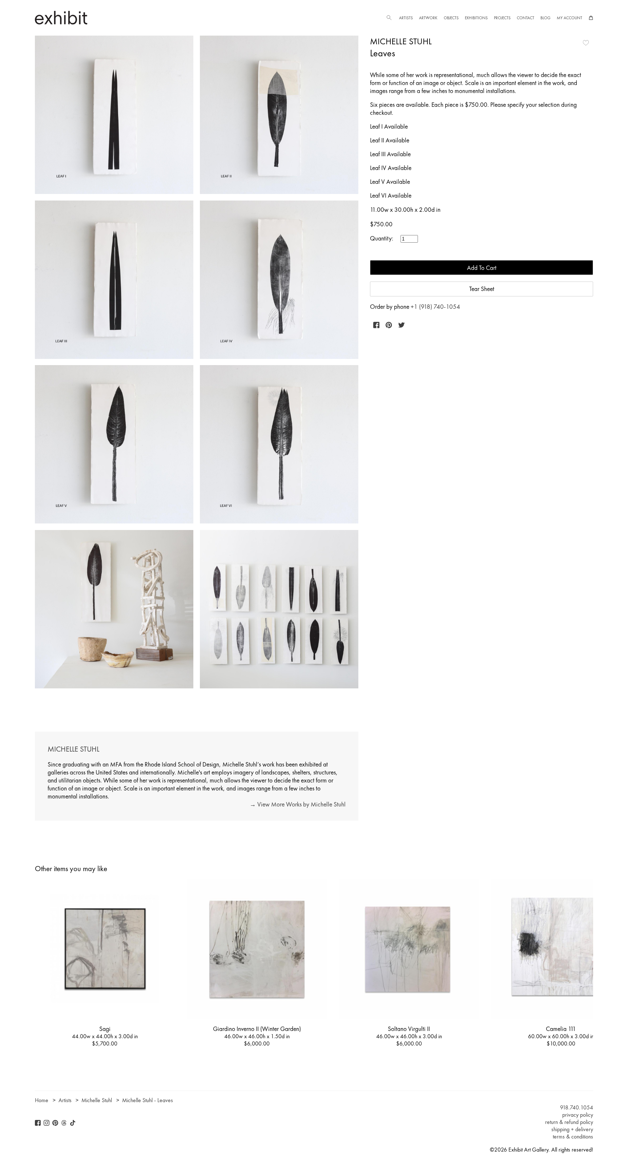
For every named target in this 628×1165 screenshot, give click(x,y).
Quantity (381, 238)
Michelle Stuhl (401, 41)
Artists (406, 17)
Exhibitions (476, 17)
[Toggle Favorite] (586, 43)
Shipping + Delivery (572, 1129)
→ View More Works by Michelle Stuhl (298, 804)
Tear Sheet (481, 289)
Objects (451, 17)
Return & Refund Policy (569, 1122)
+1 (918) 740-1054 (435, 307)
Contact (525, 17)
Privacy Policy (577, 1115)
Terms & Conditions (573, 1136)
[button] (388, 17)
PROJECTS (502, 17)
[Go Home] (61, 17)
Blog (545, 17)
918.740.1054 (576, 1107)
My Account (569, 17)
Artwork (428, 17)
